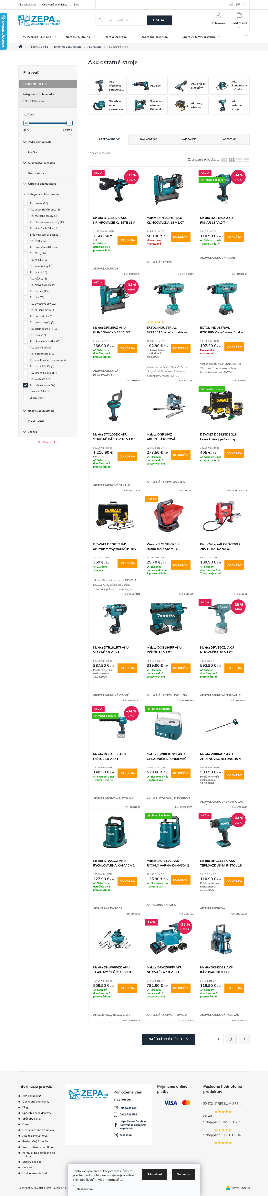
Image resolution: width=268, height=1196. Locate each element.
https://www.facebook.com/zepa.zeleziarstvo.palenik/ (133, 1125)
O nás (26, 1124)
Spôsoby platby (31, 1119)
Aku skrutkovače (41, 354)
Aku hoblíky (38, 260)
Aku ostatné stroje (35, 101)
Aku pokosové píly (41, 322)
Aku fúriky (38, 253)
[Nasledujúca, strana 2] (231, 1039)
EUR (238, 4)
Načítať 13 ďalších (166, 1039)
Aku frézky (37, 241)
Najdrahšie (188, 139)
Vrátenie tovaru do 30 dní (37, 1147)
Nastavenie (85, 1189)
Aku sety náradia (41, 347)
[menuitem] (39, 37)
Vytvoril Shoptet (240, 1188)
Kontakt (27, 1167)
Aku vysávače (40, 379)
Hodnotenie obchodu (35, 1173)
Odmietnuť (154, 1174)
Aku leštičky (38, 278)
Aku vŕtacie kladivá (43, 373)
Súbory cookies (31, 1162)
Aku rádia (37, 335)
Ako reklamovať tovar (35, 1136)
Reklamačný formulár (35, 1141)
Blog (76, 4)
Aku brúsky (38, 203)
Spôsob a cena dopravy (36, 1113)
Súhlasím (183, 1174)
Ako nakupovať (27, 4)
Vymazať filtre (50, 442)
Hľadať (159, 20)
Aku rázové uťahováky (44, 341)
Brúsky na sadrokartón (44, 235)
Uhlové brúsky (39, 391)
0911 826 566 (128, 1114)
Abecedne (229, 139)
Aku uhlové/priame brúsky (47, 222)
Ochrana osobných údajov (38, 1130)
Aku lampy (38, 272)
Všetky (36, 398)
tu (120, 1180)
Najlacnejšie (148, 139)
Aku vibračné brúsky (43, 228)
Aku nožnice (39, 291)
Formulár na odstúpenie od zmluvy (38, 1154)
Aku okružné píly (41, 310)
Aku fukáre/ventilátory (44, 247)
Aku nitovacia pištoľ (42, 285)
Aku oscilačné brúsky (43, 216)
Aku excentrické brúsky (44, 209)
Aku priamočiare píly (43, 329)
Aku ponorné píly (41, 316)
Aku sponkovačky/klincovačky (48, 360)
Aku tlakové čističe (41, 366)
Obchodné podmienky (54, 4)
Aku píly (36, 297)
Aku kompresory (40, 266)
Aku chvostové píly (42, 304)
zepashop (126, 1135)
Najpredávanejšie (108, 139)
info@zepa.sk (128, 1108)
